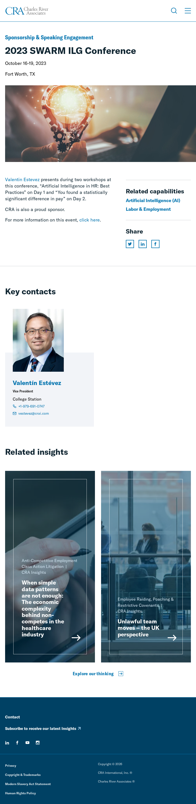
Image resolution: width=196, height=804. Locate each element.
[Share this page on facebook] (155, 244)
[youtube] (28, 742)
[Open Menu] (188, 11)
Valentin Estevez (22, 179)
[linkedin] (7, 742)
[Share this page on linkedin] (143, 244)
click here (89, 220)
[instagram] (38, 742)
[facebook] (17, 742)
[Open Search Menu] (174, 11)
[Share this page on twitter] (130, 244)
